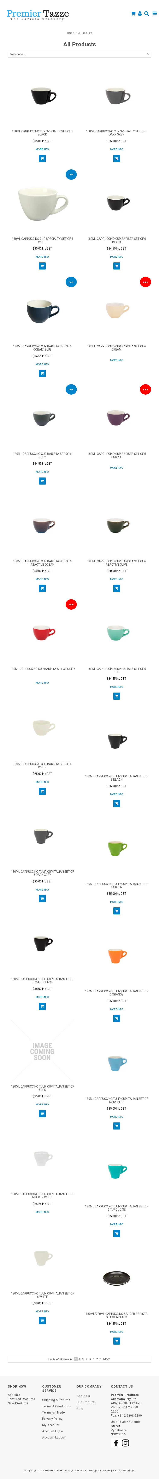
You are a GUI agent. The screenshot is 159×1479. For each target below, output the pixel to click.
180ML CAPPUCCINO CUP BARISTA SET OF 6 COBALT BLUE (42, 348)
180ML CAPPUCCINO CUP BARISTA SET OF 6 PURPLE (116, 455)
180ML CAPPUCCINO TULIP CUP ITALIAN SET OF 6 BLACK (116, 778)
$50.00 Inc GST (42, 571)
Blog (80, 1408)
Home (70, 33)
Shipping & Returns (56, 1400)
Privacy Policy (52, 1418)
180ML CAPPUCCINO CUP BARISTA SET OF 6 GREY (42, 455)
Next (106, 1359)
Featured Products (21, 1399)
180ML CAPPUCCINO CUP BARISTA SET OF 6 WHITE (42, 765)
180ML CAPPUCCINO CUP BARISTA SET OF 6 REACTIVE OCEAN (42, 563)
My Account (50, 1425)
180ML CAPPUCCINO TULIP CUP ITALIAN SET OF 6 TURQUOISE (116, 1208)
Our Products (86, 1402)
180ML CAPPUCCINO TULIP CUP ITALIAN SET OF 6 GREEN (116, 885)
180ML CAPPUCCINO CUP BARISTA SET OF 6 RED (42, 669)
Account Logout (53, 1437)
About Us (83, 1396)
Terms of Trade (53, 1412)
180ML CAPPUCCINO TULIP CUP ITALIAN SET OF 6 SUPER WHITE (42, 1195)
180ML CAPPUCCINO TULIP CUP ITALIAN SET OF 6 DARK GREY (42, 873)
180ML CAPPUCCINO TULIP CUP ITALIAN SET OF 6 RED (42, 1088)
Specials (14, 1395)
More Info (42, 149)
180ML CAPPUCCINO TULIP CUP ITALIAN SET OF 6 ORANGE (116, 993)
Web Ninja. (128, 1470)
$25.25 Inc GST (42, 1204)
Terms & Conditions (56, 1406)
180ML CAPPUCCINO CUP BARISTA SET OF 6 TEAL (116, 670)
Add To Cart (42, 158)
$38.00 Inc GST (42, 989)
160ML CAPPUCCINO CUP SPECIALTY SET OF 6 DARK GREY (116, 133)
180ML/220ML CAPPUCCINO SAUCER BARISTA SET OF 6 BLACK (117, 1315)
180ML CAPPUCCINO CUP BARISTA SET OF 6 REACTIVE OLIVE (116, 563)
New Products (18, 1403)
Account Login (52, 1431)
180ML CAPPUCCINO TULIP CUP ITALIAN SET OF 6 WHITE (42, 1295)
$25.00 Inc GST (42, 773)
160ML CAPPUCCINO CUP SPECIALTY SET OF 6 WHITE (42, 240)
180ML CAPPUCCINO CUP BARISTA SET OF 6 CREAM (116, 348)
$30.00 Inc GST (42, 248)
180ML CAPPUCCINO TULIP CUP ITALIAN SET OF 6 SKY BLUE (116, 1100)
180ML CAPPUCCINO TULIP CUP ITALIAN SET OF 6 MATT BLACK (42, 980)
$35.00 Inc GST (42, 141)
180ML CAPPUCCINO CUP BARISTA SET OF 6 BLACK (116, 240)
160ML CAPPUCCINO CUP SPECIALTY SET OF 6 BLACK (42, 133)
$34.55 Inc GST (116, 248)
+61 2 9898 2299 (130, 1415)
